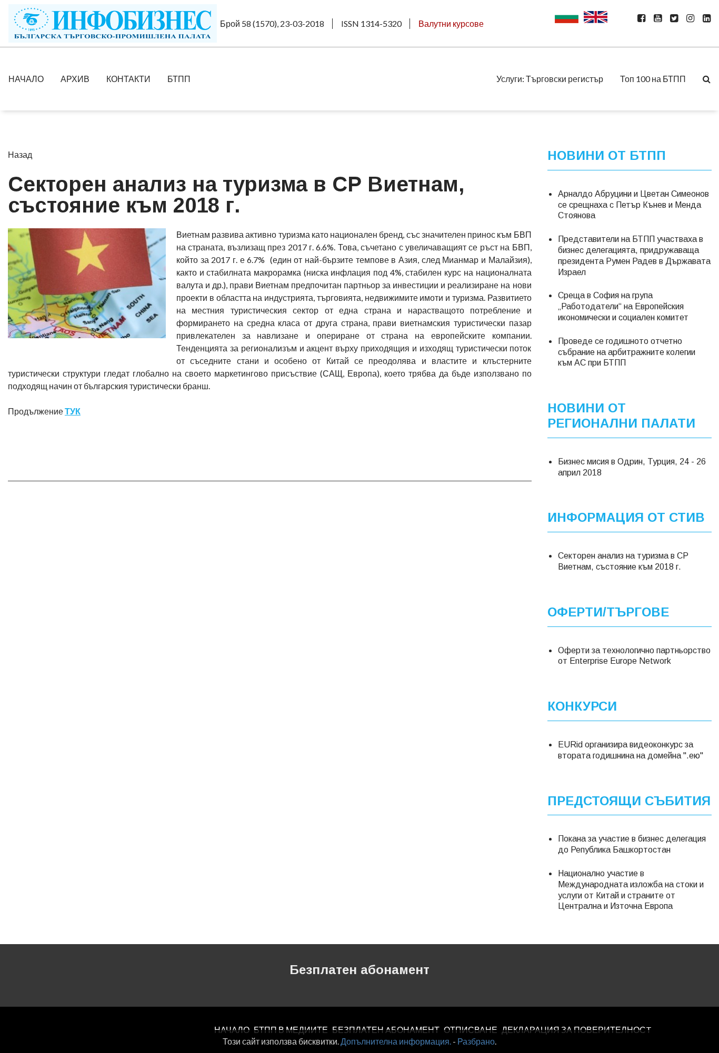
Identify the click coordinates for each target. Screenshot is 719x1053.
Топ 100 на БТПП (653, 79)
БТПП (179, 79)
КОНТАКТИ (128, 79)
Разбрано (476, 1041)
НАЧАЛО (26, 79)
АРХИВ (75, 79)
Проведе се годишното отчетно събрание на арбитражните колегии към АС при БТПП (626, 352)
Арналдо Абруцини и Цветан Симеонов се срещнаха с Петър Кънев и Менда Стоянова (633, 204)
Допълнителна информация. (396, 1041)
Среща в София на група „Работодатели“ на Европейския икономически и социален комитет (623, 306)
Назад (20, 154)
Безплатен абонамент (359, 970)
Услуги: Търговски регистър (549, 79)
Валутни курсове (451, 23)
